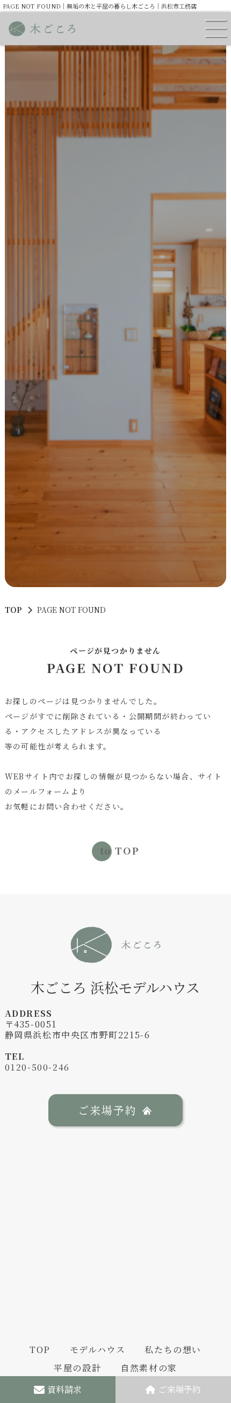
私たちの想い (173, 1349)
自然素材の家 (148, 1368)
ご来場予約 (179, 1389)
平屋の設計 (77, 1368)
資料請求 (64, 1389)
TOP (13, 609)
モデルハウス (98, 1349)
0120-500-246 (37, 1067)
